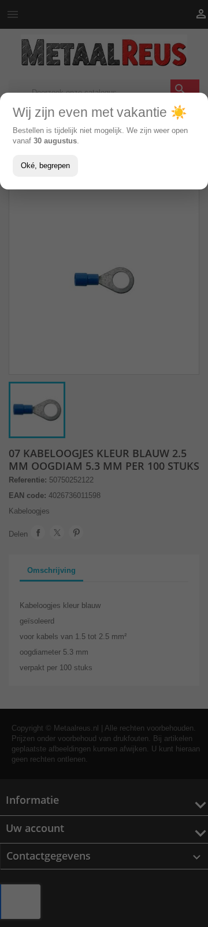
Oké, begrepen (45, 165)
